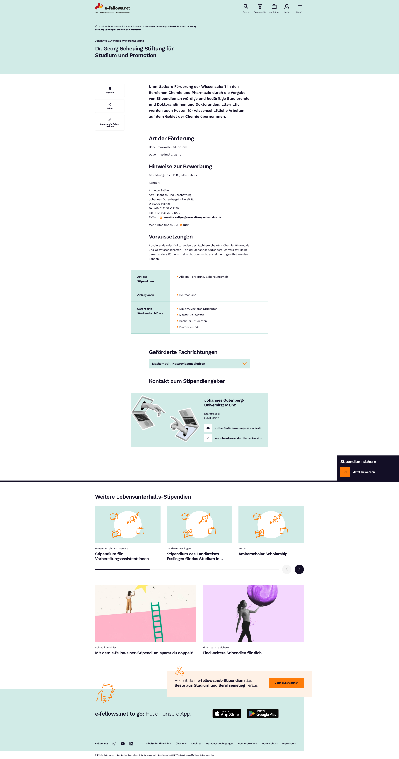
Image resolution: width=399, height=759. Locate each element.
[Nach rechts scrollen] (299, 569)
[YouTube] (122, 743)
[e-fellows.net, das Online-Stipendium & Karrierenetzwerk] (112, 8)
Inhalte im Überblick (158, 743)
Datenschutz (270, 743)
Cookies (196, 743)
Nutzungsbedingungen (219, 743)
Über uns (181, 743)
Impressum (289, 743)
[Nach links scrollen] (286, 569)
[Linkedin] (131, 743)
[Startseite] (96, 26)
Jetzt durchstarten (286, 682)
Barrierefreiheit (247, 743)
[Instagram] (114, 743)
